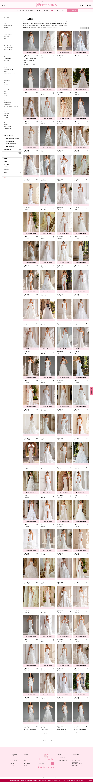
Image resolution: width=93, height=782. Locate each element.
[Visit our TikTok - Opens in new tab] (44, 767)
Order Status (27, 763)
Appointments (27, 757)
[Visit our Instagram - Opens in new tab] (38, 767)
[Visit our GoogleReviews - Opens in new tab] (49, 767)
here (82, 780)
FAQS (25, 758)
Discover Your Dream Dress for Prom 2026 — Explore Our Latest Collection (46, 1)
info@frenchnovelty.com (78, 763)
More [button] (24, 28)
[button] (84, 5)
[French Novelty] (46, 757)
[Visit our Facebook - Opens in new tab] (41, 767)
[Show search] (81, 5)
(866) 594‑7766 (75, 765)
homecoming (13, 760)
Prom (11, 757)
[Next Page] (53, 741)
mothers (12, 763)
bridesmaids (13, 762)
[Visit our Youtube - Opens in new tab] (51, 767)
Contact (26, 762)
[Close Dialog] (2, 780)
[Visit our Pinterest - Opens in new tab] (54, 767)
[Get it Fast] (10, 149)
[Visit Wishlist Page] (82, 5)
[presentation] (19, 149)
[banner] (46, 5)
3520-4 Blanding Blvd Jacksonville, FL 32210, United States (77, 759)
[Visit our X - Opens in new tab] (46, 767)
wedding (12, 765)
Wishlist (25, 765)
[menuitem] (4, 5)
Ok (91, 780)
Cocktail (12, 758)
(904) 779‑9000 (75, 762)
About (25, 760)
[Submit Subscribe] (52, 763)
